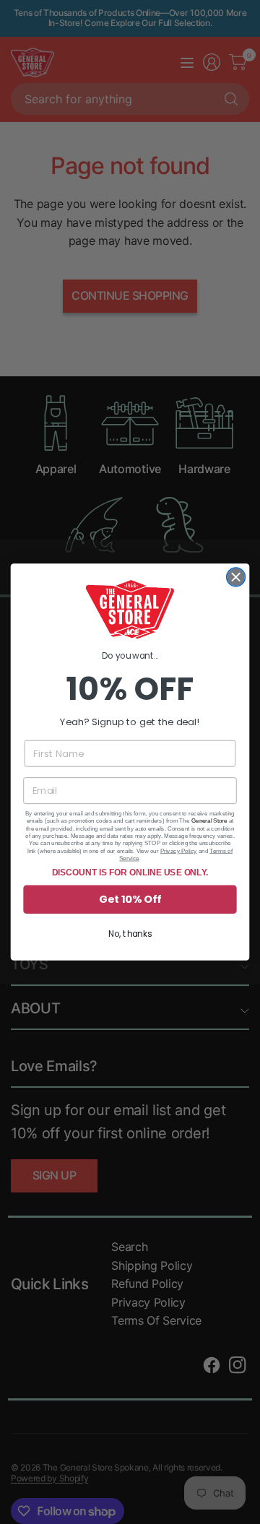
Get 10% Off (129, 899)
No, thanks (130, 934)
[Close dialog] (236, 577)
